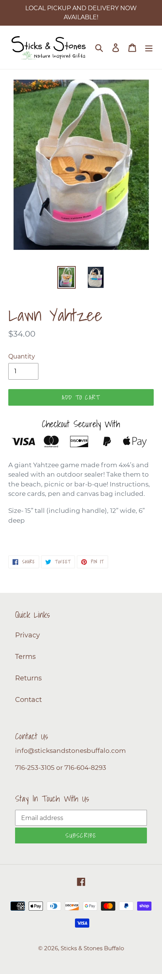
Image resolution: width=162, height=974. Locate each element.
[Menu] (149, 47)
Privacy (27, 635)
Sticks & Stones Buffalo (92, 948)
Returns (28, 678)
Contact (28, 699)
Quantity (21, 356)
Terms (25, 656)
